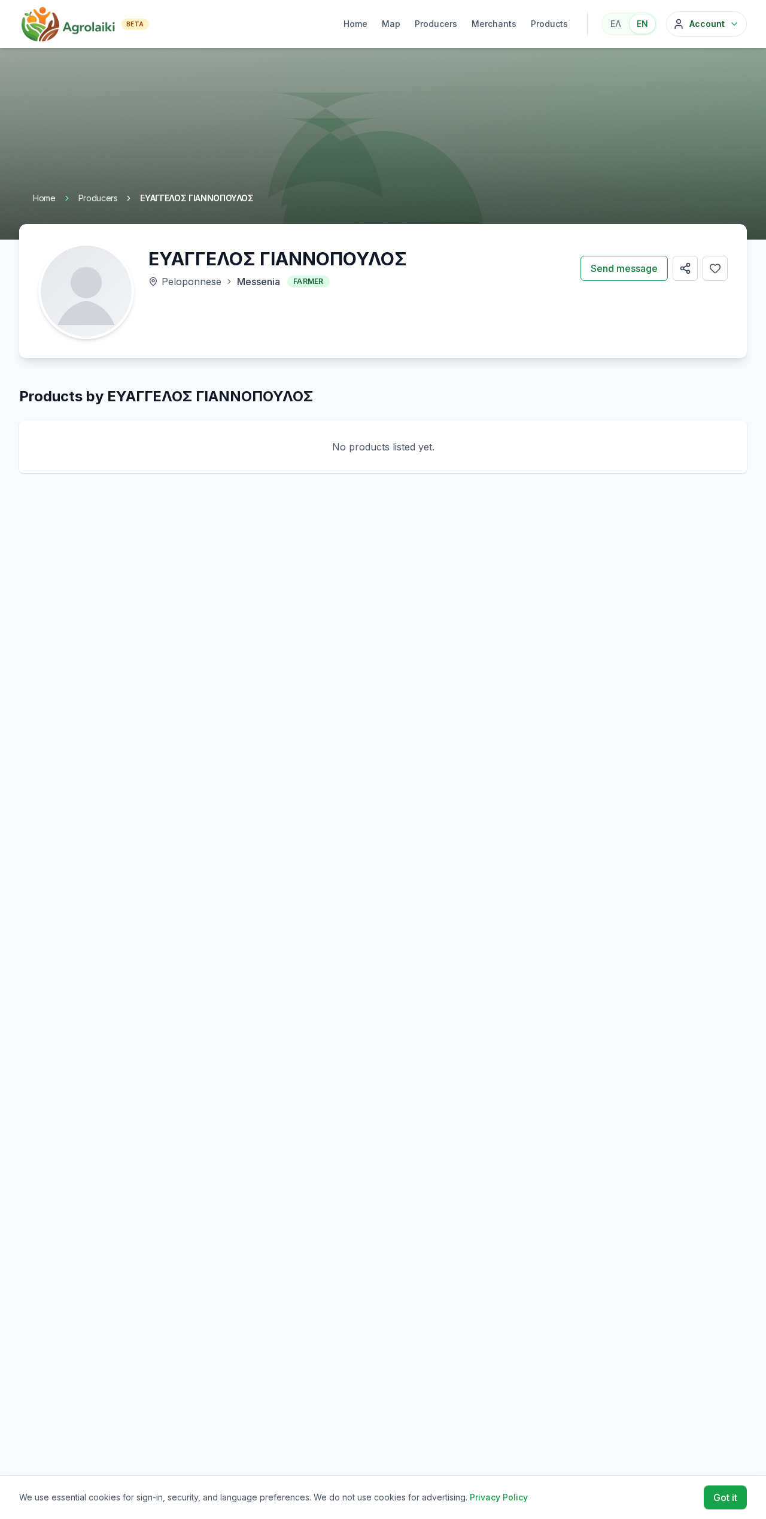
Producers (436, 24)
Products (549, 24)
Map (391, 24)
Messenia (258, 282)
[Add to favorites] (715, 268)
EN (642, 24)
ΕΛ (615, 24)
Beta (135, 24)
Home (355, 24)
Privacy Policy (499, 1497)
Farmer (308, 281)
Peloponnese (191, 282)
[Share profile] (685, 268)
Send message (624, 268)
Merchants (494, 24)
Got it (725, 1497)
